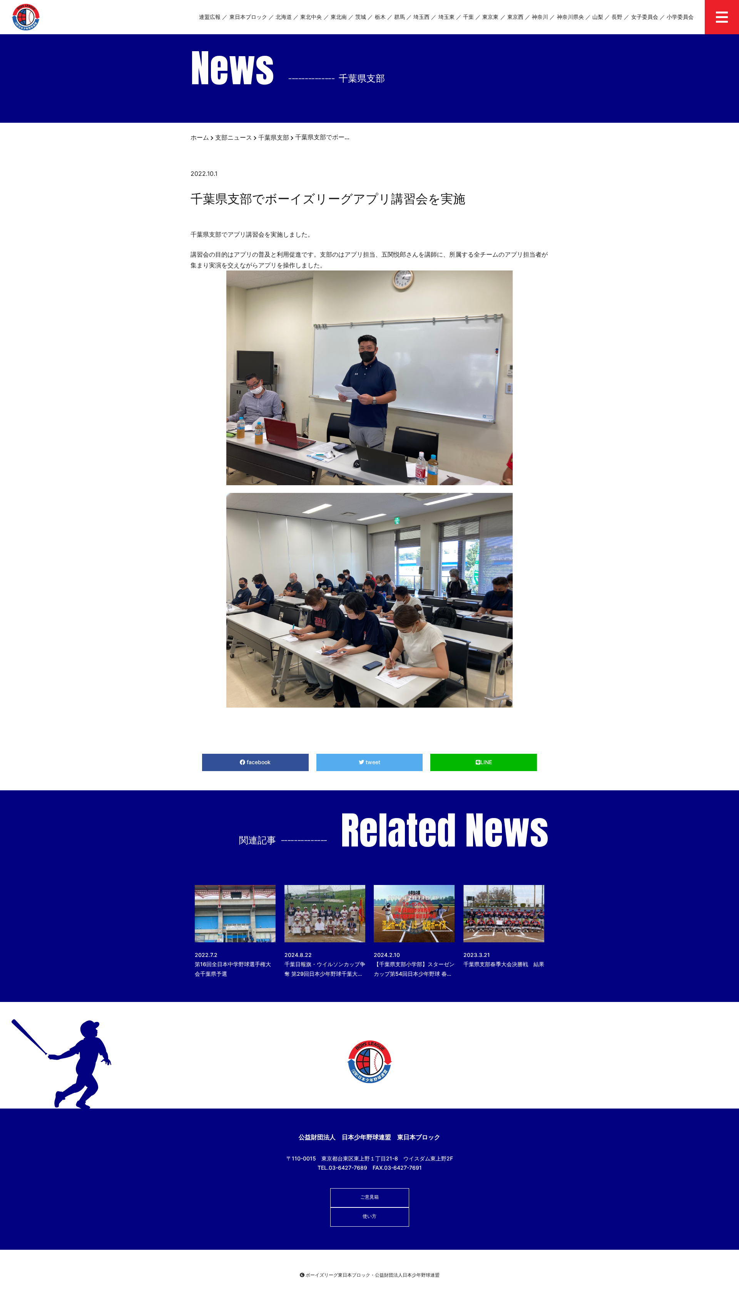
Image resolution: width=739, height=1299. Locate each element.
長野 (617, 16)
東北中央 (311, 16)
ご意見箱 (369, 1197)
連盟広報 (210, 16)
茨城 (360, 16)
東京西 (515, 16)
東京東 (490, 16)
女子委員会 (644, 16)
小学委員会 (680, 16)
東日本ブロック (248, 16)
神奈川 (540, 16)
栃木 (380, 16)
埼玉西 (421, 16)
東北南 (339, 16)
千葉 (468, 16)
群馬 (399, 16)
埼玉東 (446, 16)
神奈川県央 (570, 16)
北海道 (284, 16)
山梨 (597, 16)
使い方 (369, 1216)
